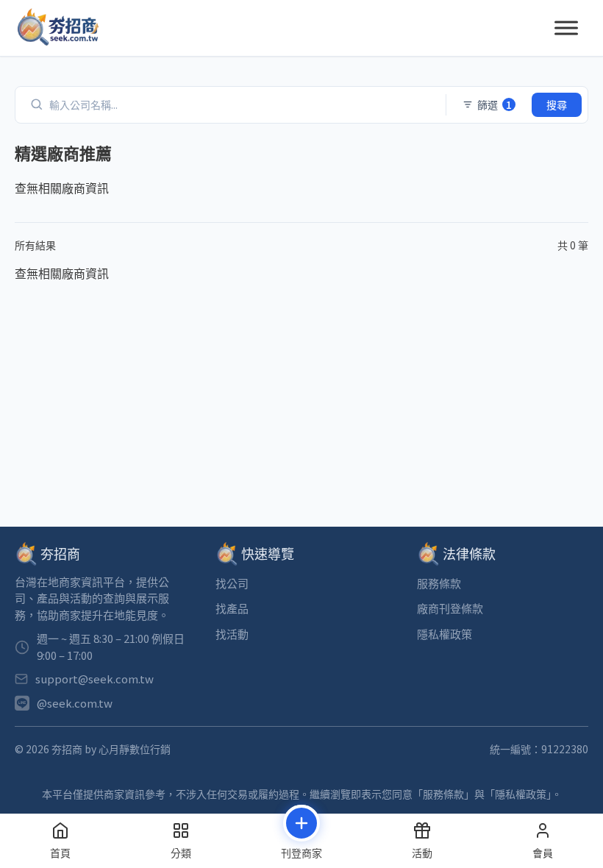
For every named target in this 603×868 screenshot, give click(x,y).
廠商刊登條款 (450, 608)
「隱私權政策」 (518, 793)
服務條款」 (448, 793)
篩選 (494, 105)
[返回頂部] (564, 730)
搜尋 (556, 104)
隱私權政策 (444, 633)
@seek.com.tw (75, 703)
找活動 (232, 633)
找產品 (232, 608)
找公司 (232, 583)
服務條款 (439, 583)
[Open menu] (566, 28)
